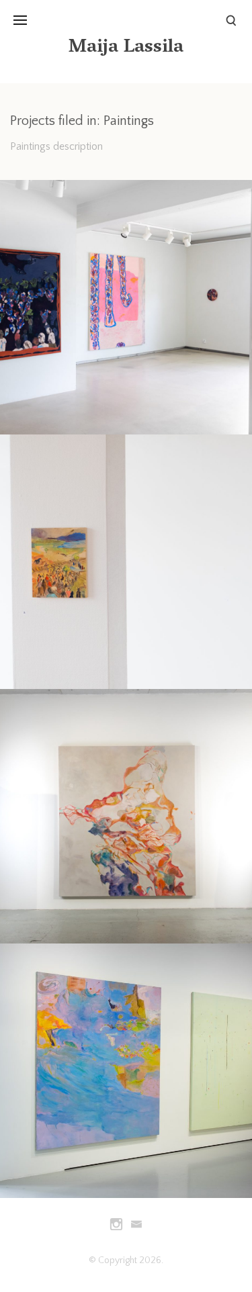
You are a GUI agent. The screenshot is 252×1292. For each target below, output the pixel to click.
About (27, 106)
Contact (31, 134)
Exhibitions (37, 77)
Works (28, 48)
